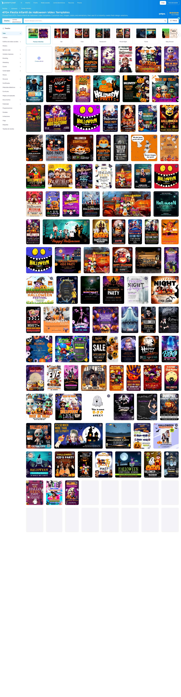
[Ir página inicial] (7, 3)
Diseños (6, 21)
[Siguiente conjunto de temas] (179, 35)
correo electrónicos (16, 21)
